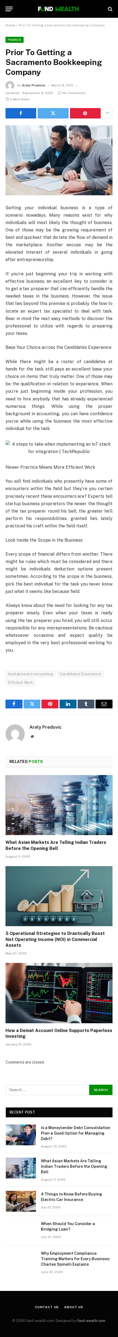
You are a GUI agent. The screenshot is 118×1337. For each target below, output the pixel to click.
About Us (73, 1307)
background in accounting (30, 674)
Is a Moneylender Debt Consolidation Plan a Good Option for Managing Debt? (75, 1133)
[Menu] (9, 9)
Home (10, 25)
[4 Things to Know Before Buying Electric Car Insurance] (21, 1201)
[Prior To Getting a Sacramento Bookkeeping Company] (59, 160)
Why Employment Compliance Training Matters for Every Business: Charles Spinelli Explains (75, 1259)
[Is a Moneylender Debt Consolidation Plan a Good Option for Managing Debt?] (21, 1134)
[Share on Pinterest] (85, 113)
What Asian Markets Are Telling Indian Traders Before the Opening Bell (74, 1166)
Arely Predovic (34, 85)
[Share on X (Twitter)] (53, 113)
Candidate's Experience (80, 674)
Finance (14, 39)
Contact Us (47, 1307)
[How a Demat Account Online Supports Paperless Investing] (59, 993)
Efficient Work (20, 682)
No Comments (74, 93)
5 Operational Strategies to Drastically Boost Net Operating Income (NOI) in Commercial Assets (55, 939)
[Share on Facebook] (20, 113)
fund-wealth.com (91, 1321)
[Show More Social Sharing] (107, 113)
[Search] (110, 9)
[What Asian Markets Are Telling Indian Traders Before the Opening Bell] (59, 805)
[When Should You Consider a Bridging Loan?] (21, 1230)
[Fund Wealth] (59, 9)
